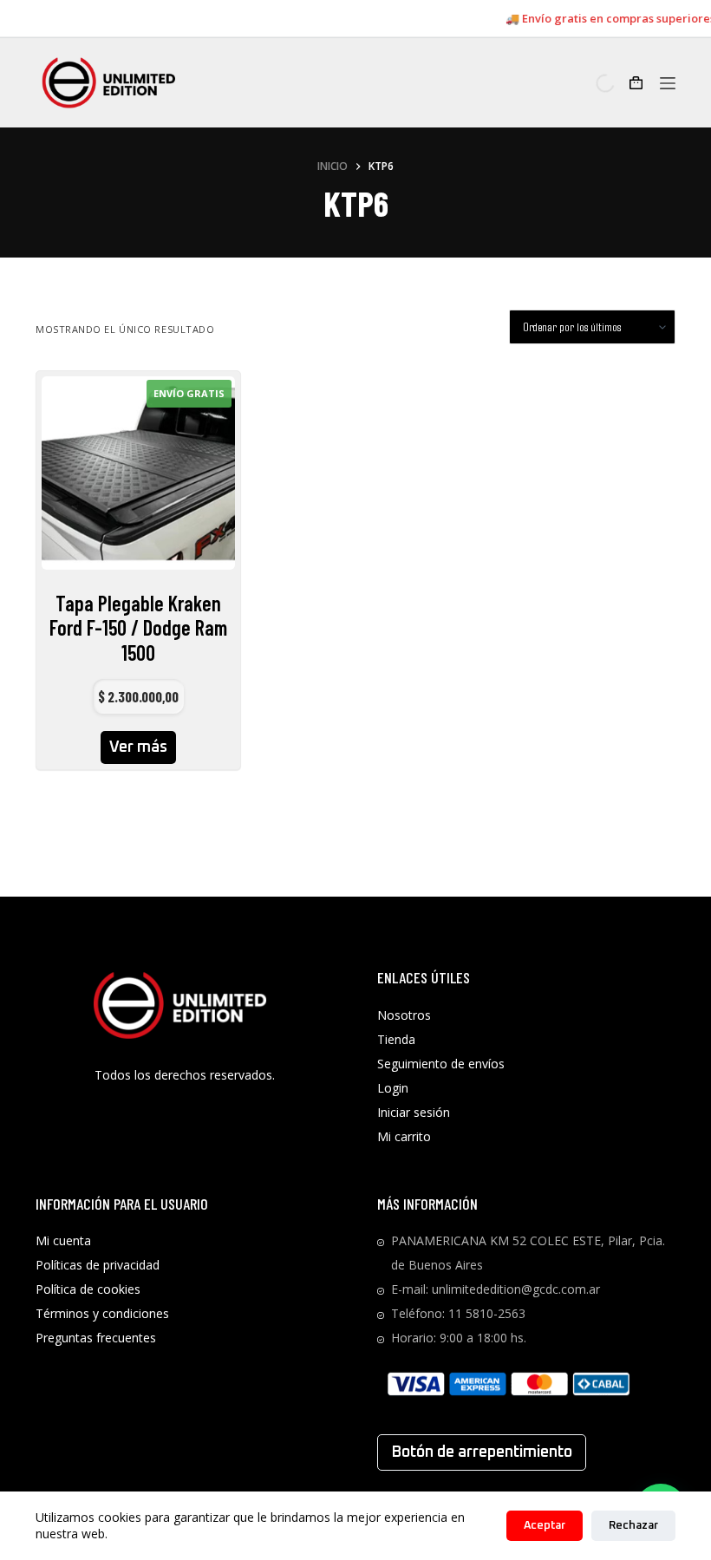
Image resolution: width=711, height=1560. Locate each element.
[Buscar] (590, 83)
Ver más (138, 747)
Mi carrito (404, 1136)
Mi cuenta (63, 1240)
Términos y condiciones (102, 1313)
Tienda (396, 1039)
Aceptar (544, 1525)
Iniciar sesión (413, 1112)
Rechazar (633, 1525)
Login (392, 1088)
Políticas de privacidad (98, 1264)
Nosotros (404, 1015)
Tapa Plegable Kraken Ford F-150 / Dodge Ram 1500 (138, 628)
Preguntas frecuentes (96, 1337)
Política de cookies (88, 1289)
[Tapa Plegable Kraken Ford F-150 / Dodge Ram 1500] (138, 473)
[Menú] (667, 83)
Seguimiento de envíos (441, 1063)
